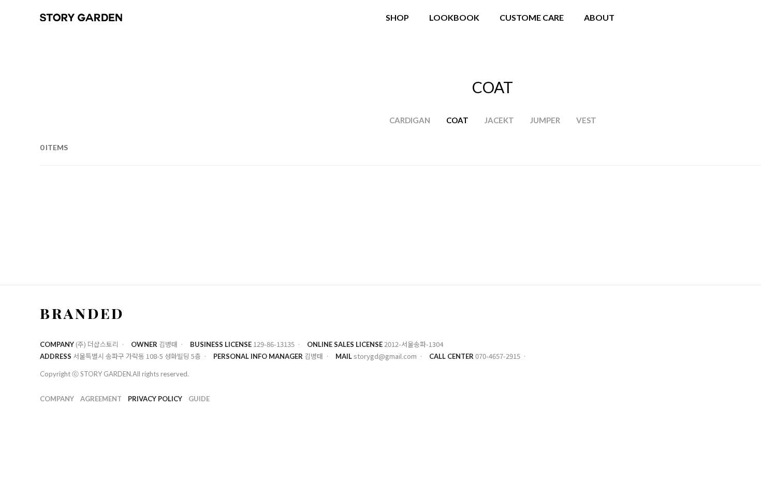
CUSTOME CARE (532, 17)
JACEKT (499, 120)
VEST (586, 120)
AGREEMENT (101, 398)
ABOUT (599, 17)
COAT (457, 120)
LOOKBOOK (454, 17)
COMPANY (57, 398)
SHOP (397, 17)
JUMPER (545, 120)
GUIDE (199, 398)
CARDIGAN (409, 120)
